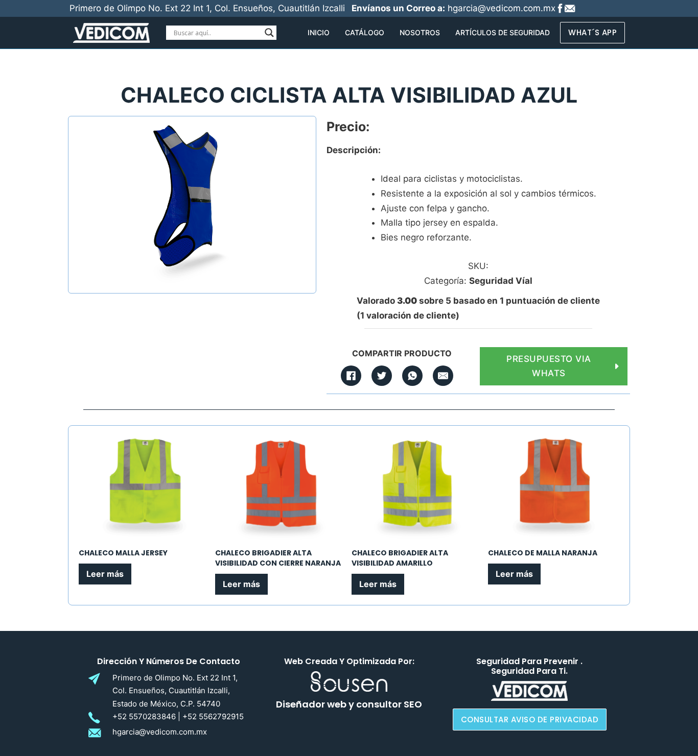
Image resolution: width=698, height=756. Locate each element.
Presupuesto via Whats (548, 366)
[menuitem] (319, 33)
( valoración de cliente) (408, 315)
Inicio (319, 32)
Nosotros (420, 32)
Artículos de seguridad (502, 32)
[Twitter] (381, 375)
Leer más (105, 574)
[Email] (443, 375)
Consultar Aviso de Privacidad (530, 719)
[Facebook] (351, 375)
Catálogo (364, 32)
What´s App (592, 32)
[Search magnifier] (269, 33)
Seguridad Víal (500, 281)
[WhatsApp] (412, 375)
